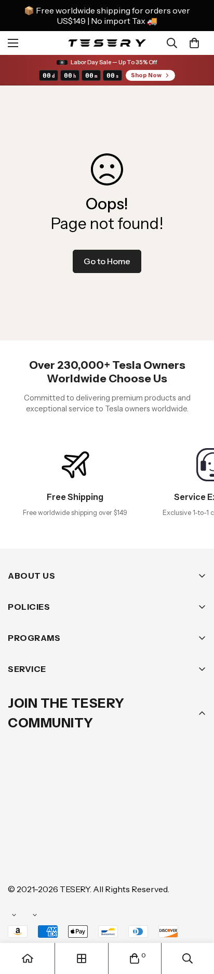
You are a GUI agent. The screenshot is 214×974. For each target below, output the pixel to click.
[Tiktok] (20, 857)
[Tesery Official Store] (107, 42)
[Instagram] (82, 826)
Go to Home (107, 261)
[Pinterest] (20, 826)
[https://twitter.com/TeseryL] (113, 826)
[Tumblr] (144, 826)
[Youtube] (176, 826)
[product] (27, 958)
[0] (194, 43)
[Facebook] (51, 826)
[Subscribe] (194, 799)
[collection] (81, 958)
